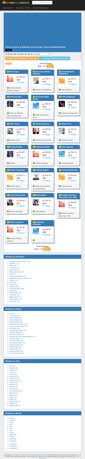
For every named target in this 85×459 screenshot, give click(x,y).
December (12, 441)
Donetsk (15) (13, 376)
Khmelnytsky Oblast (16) (17, 343)
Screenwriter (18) (15, 293)
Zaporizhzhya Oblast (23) (17, 330)
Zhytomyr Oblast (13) (16, 351)
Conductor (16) (14, 301)
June (11, 428)
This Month (13, 446)
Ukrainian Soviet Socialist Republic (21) (22, 336)
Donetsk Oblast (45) (16, 322)
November (12, 439)
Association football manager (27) (20, 278)
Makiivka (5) (13, 403)
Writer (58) (12, 266)
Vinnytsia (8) (13, 389)
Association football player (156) (19, 261)
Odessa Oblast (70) (15, 318)
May (10, 426)
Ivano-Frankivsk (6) (15, 391)
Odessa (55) (13, 368)
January (12, 418)
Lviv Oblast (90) (14, 316)
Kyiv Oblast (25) (14, 328)
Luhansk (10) (13, 382)
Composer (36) (14, 270)
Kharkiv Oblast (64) (15, 320)
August (11, 432)
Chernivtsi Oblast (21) (16, 334)
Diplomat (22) (13, 286)
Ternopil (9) (13, 387)
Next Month (13, 448)
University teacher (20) (16, 288)
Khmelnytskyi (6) (14, 401)
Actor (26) (12, 282)
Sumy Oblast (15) (15, 349)
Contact (44, 458)
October (12, 437)
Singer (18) (13, 291)
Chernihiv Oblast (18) (16, 341)
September (13, 435)
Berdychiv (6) (13, 393)
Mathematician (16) (15, 299)
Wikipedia (31, 455)
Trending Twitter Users (40, 8)
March (11, 422)
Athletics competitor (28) (17, 276)
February (12, 420)
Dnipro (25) (13, 374)
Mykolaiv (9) (13, 385)
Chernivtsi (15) (14, 378)
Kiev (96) (12, 366)
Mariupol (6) (13, 395)
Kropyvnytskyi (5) (15, 405)
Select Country (8, 8)
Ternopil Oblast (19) (15, 339)
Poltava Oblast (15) (15, 347)
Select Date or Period (23, 8)
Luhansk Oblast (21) (16, 332)
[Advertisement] (42, 29)
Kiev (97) (12, 313)
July (10, 430)
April (10, 424)
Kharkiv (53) (13, 370)
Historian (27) (13, 280)
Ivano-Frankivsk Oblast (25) (18, 326)
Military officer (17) (15, 297)
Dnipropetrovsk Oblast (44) (18, 324)
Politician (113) (14, 263)
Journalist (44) (14, 268)
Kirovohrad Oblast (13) (16, 353)
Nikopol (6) (13, 399)
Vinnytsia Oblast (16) (16, 345)
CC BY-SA (44, 455)
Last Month (13, 444)
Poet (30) (12, 274)
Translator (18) (14, 295)
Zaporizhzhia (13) (15, 380)
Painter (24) (13, 284)
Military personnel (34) (16, 272)
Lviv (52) (12, 372)
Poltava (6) (13, 397)
